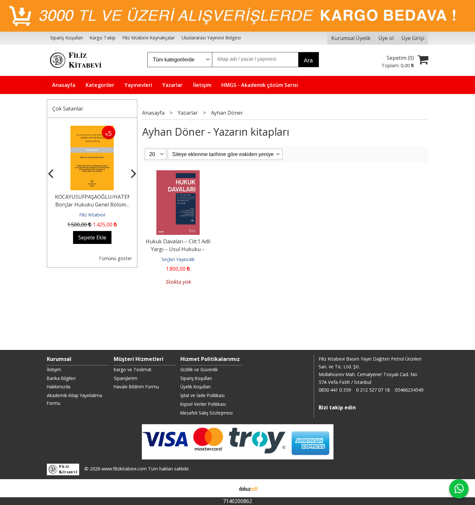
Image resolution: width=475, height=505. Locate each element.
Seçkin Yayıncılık (178, 259)
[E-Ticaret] (248, 488)
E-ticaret (227, 488)
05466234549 (409, 390)
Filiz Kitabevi (92, 215)
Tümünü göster (115, 258)
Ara (308, 60)
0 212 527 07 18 (373, 390)
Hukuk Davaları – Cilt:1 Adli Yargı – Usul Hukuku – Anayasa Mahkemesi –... (178, 249)
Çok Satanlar (67, 108)
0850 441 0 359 (335, 390)
